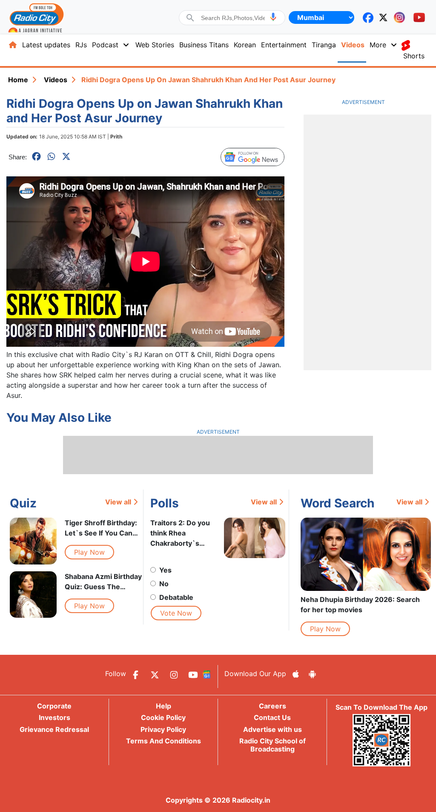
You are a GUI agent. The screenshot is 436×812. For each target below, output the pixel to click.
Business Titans (204, 44)
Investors (54, 717)
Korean (245, 44)
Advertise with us (272, 729)
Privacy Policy (163, 729)
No (164, 583)
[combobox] (233, 18)
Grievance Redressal (54, 729)
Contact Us (272, 717)
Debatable (176, 597)
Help (163, 706)
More (378, 44)
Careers (272, 706)
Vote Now (176, 613)
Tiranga (324, 44)
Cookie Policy (163, 717)
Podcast (105, 44)
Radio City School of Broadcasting (272, 745)
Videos (352, 44)
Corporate (54, 706)
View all (118, 502)
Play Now (89, 552)
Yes (165, 570)
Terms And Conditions (163, 741)
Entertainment (284, 44)
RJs (81, 44)
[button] (273, 17)
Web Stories (154, 44)
